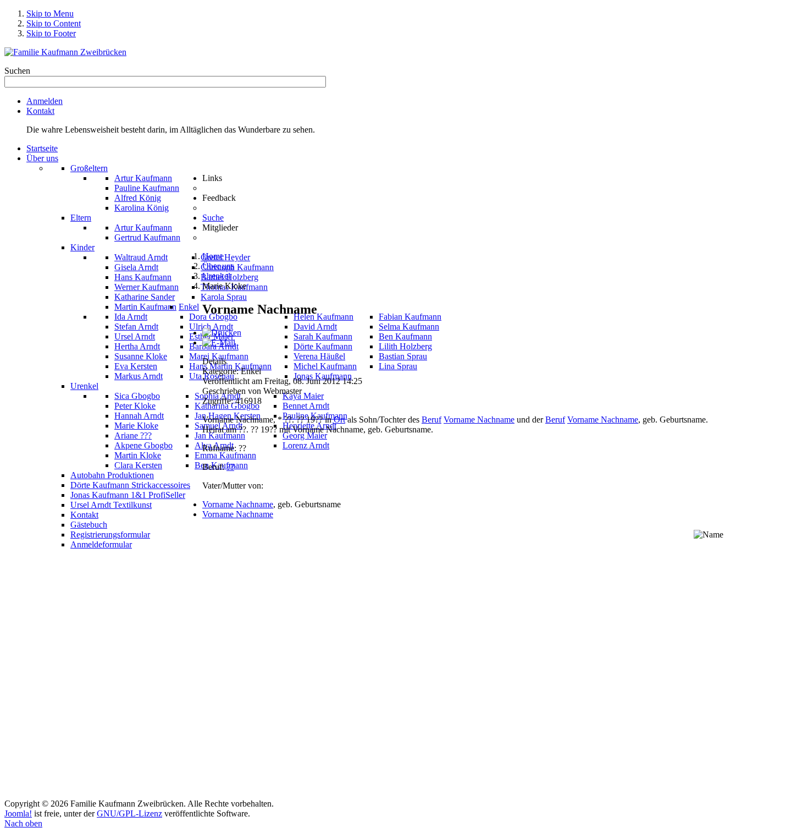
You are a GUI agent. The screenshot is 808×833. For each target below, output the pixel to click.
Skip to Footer (51, 33)
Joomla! (18, 813)
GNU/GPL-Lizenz (129, 813)
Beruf (431, 419)
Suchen (17, 70)
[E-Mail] (218, 342)
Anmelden (44, 101)
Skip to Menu (50, 13)
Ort (339, 419)
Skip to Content (53, 23)
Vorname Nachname (479, 419)
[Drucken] (221, 332)
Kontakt (40, 111)
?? (230, 467)
